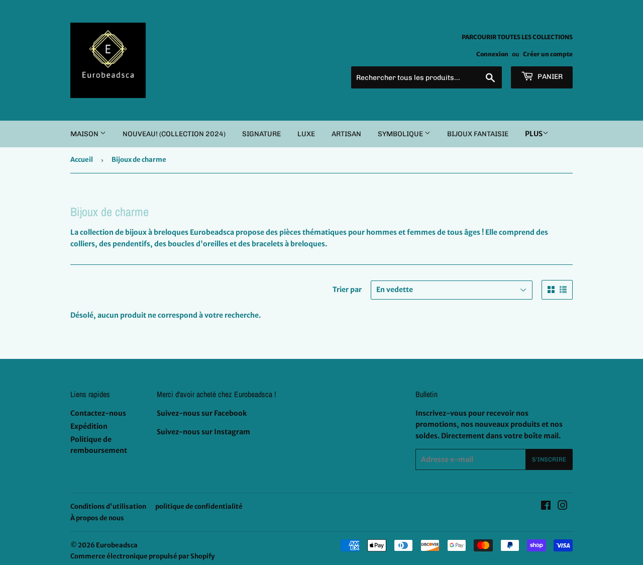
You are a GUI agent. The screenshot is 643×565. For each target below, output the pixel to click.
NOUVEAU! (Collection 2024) (174, 134)
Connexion (492, 54)
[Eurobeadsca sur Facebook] (546, 506)
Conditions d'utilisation (108, 506)
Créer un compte (548, 54)
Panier (549, 76)
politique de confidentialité (199, 506)
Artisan (346, 134)
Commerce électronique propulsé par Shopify (142, 556)
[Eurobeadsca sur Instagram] (563, 506)
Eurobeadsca (117, 545)
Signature (261, 134)
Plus (534, 133)
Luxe (306, 134)
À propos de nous (97, 518)
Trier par (347, 289)
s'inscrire (549, 459)
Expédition (89, 426)
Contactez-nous (98, 413)
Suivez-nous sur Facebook (202, 413)
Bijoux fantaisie (477, 134)
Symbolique (401, 134)
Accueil (81, 159)
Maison (85, 134)
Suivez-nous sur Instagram (203, 431)
